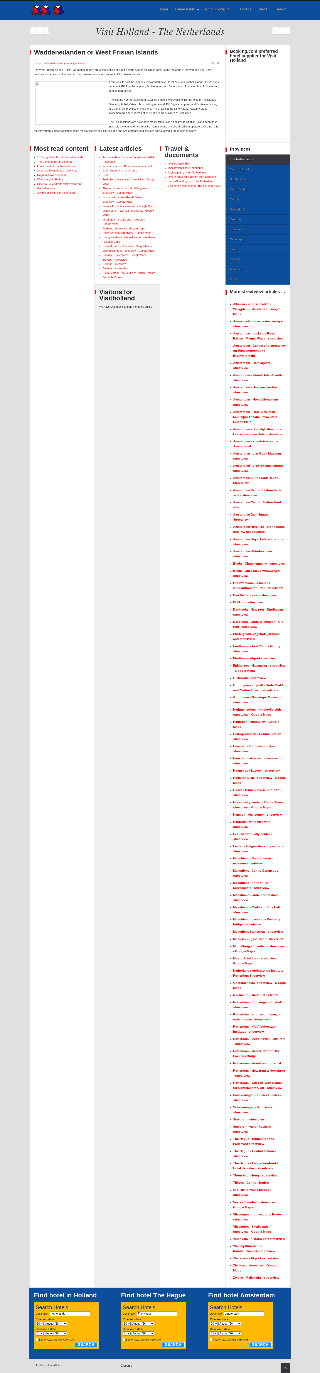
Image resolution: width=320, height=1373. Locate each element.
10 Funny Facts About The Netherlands (60, 157)
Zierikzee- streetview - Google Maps (124, 228)
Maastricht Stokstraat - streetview (258, 931)
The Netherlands (241, 159)
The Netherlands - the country (54, 161)
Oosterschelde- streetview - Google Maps (127, 232)
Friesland (236, 229)
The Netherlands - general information (65, 63)
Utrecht (235, 259)
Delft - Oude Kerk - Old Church (120, 170)
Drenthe (235, 219)
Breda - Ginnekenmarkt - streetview (259, 563)
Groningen (237, 239)
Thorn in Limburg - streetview (255, 1175)
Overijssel (236, 199)
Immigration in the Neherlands (186, 168)
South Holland (239, 179)
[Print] (212, 63)
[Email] (218, 63)
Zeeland (235, 279)
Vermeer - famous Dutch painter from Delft (127, 166)
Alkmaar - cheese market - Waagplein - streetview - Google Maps (256, 309)
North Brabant (239, 189)
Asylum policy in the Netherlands (56, 192)
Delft (105, 175)
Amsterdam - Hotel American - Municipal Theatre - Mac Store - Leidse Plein (256, 417)
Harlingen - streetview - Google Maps (125, 255)
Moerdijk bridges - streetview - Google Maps (129, 250)
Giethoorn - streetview (115, 268)
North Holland (239, 169)
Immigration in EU (178, 163)
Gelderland (237, 209)
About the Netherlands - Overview (57, 170)
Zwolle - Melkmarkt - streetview (256, 1277)
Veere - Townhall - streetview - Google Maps (129, 206)
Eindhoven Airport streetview (254, 658)
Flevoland (236, 269)
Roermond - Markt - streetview (255, 995)
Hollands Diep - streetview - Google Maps (127, 246)
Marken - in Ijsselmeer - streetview (258, 939)
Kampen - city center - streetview (257, 814)
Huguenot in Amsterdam (51, 175)
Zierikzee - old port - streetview (256, 1258)
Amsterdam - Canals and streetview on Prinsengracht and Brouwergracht (259, 350)
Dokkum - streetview (114, 264)
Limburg (235, 249)
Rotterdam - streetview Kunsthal (257, 1063)
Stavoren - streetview (115, 259)
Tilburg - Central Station (251, 1182)
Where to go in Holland (50, 179)
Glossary (126, 1365)
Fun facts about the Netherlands (56, 166)
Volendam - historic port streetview (259, 1239)
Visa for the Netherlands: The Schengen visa (194, 185)
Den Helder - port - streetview (254, 595)
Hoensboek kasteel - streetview (256, 770)
